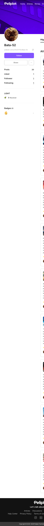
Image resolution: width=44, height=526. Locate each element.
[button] (31, 62)
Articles (30, 4)
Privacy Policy (25, 514)
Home (22, 4)
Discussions (37, 511)
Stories (37, 4)
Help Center (13, 514)
